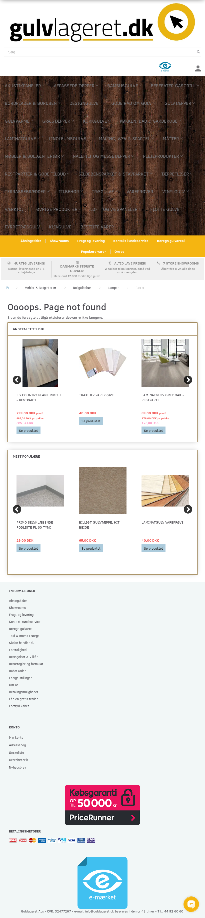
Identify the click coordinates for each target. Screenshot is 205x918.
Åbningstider (30, 240)
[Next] (188, 380)
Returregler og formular (26, 663)
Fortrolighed (17, 649)
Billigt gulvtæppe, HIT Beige (99, 525)
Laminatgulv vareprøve (163, 522)
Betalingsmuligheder (23, 692)
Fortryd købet (19, 706)
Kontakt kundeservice (130, 240)
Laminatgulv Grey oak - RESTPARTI (163, 397)
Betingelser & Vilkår (23, 656)
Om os (119, 251)
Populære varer (93, 251)
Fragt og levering (91, 240)
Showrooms (59, 240)
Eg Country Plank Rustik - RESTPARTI (39, 397)
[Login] (198, 68)
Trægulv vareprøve (96, 394)
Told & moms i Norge (24, 635)
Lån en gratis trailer (23, 699)
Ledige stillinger (20, 678)
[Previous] (17, 380)
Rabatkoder (17, 671)
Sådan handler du (21, 642)
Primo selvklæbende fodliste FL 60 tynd (34, 525)
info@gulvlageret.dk (99, 911)
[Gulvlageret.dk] (102, 21)
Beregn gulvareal (171, 240)
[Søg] (198, 52)
